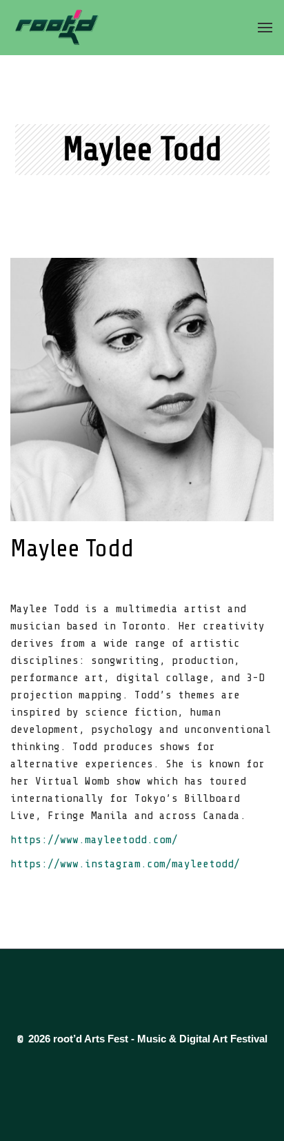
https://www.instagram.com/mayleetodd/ (125, 864)
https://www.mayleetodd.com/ (94, 840)
